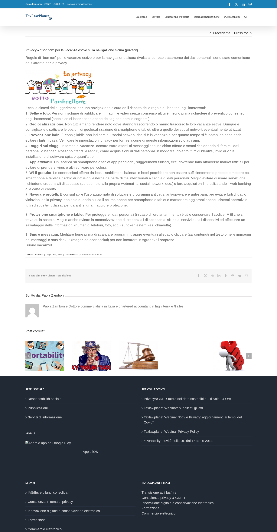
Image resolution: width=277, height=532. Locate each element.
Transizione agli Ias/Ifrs (159, 492)
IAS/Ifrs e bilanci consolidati (48, 492)
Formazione (37, 520)
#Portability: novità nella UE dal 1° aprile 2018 (178, 441)
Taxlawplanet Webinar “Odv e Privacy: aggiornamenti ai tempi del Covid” (193, 419)
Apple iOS (90, 452)
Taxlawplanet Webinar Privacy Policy (171, 431)
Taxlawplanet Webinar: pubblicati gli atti (173, 408)
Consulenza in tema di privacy (50, 502)
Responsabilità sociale (44, 399)
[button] (245, 16)
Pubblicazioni (38, 408)
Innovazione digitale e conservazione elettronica (64, 511)
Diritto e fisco (71, 254)
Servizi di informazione (45, 417)
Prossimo (241, 33)
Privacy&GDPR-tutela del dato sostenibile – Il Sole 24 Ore (187, 399)
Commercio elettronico (45, 529)
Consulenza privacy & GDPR (163, 498)
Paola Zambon (35, 254)
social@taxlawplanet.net (79, 4)
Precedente (221, 33)
